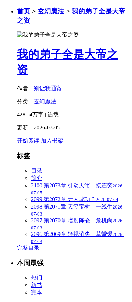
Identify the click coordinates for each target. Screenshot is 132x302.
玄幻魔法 (51, 11)
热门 (36, 277)
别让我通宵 (48, 88)
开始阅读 (28, 141)
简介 (36, 178)
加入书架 (52, 141)
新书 (36, 285)
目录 (36, 171)
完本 (36, 292)
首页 (23, 11)
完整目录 (28, 248)
